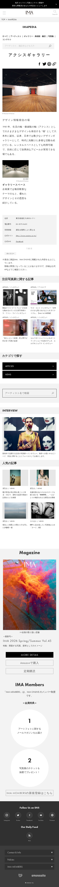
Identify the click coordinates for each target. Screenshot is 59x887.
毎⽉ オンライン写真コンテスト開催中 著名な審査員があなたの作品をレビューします (29, 4)
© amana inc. (29, 883)
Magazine (29, 552)
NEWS (8, 374)
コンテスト (6, 39)
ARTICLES (5, 287)
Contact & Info (14, 852)
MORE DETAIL (29, 655)
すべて (5, 36)
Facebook (19, 241)
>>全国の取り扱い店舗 (29, 632)
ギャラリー (10, 254)
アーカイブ (42, 287)
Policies (10, 859)
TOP (3, 19)
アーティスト (15, 36)
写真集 (51, 36)
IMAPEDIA (12, 19)
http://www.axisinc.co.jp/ (26, 236)
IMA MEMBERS (15, 866)
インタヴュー (14, 287)
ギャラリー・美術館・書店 (35, 36)
